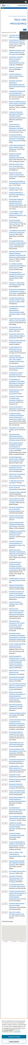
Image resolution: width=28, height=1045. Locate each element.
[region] (14, 1031)
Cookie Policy (17, 1031)
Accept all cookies (14, 1037)
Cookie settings (8, 1030)
